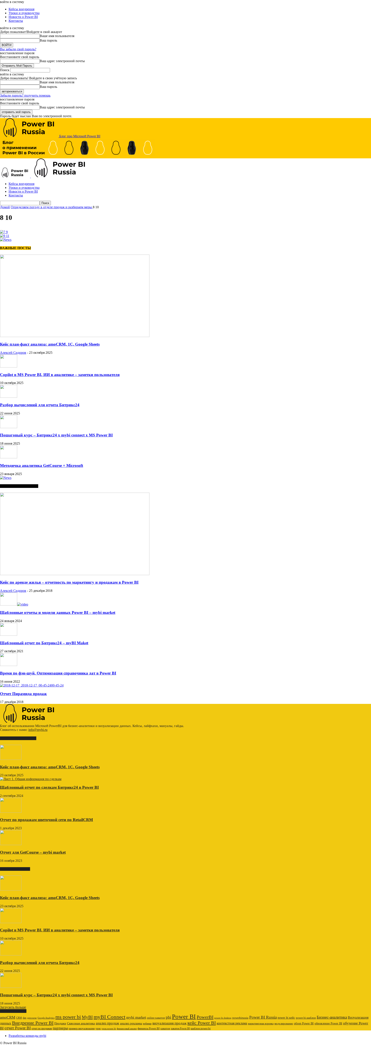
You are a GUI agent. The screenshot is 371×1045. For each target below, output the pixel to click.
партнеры (60, 1028)
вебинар (147, 1023)
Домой (5, 207)
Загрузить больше (13, 1007)
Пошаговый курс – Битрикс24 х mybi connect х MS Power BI (56, 435)
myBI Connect (109, 1017)
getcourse (32, 1018)
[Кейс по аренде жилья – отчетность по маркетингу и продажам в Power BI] (74, 574)
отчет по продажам (42, 1028)
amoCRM (7, 1017)
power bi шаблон (306, 1017)
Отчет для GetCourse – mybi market (33, 852)
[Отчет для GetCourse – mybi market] (10, 844)
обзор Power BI (304, 1023)
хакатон (165, 1028)
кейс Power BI (201, 1023)
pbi (168, 1017)
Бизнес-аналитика (332, 1017)
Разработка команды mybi (27, 1036)
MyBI (87, 1017)
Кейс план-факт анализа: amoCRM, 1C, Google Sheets (50, 344)
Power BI (184, 1016)
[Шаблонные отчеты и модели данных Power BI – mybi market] (14, 604)
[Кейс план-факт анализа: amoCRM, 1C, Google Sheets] (74, 336)
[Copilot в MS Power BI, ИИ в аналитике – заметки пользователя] (8, 366)
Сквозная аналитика (81, 1023)
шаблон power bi (201, 1028)
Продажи (60, 1023)
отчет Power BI (18, 1028)
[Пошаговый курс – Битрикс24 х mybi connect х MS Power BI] (8, 427)
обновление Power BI (328, 1023)
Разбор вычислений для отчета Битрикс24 (39, 405)
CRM (19, 1017)
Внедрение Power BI (32, 1023)
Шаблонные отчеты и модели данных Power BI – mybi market (57, 612)
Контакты (16, 20)
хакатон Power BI (180, 1028)
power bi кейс (286, 1017)
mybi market (136, 1017)
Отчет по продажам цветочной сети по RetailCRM (46, 819)
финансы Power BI (149, 1028)
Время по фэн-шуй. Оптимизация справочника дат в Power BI (58, 673)
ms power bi (68, 1017)
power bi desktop (222, 1018)
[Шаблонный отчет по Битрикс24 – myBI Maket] (8, 634)
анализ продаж (107, 1023)
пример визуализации (82, 1028)
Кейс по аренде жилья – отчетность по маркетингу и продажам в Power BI (69, 582)
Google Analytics (46, 1018)
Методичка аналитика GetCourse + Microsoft (41, 465)
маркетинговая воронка (261, 1023)
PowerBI (205, 1017)
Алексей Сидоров (13, 352)
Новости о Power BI (23, 17)
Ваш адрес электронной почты (62, 61)
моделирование (283, 1023)
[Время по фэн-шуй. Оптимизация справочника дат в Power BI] (8, 665)
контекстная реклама (232, 1023)
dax (24, 1017)
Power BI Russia (263, 1017)
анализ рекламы (131, 1023)
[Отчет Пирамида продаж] (32, 685)
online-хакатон (156, 1017)
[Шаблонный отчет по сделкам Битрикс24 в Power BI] (30, 779)
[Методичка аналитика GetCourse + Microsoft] (8, 457)
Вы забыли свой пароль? (18, 49)
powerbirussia (240, 1017)
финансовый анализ (127, 1028)
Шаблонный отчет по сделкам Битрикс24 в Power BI (49, 787)
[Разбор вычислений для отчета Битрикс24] (8, 396)
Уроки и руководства (24, 13)
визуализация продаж (169, 1023)
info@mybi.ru (37, 730)
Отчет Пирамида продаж (23, 693)
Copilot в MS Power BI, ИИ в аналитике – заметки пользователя (60, 374)
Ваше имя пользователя (57, 36)
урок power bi (109, 1028)
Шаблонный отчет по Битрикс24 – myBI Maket (44, 643)
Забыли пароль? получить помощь (25, 95)
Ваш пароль (48, 40)
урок (98, 1028)
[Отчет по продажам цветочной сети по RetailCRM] (10, 811)
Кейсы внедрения (21, 9)
